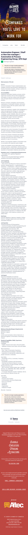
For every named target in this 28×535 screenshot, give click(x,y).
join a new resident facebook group (14, 489)
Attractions (14, 452)
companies (5, 45)
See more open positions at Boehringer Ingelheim (14, 410)
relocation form (14, 463)
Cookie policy (17, 422)
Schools (14, 442)
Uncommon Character (7, 434)
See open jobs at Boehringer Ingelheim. (12, 67)
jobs (11, 45)
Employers (14, 445)
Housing (14, 448)
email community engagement (14, 480)
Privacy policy (11, 422)
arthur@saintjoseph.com (14, 524)
